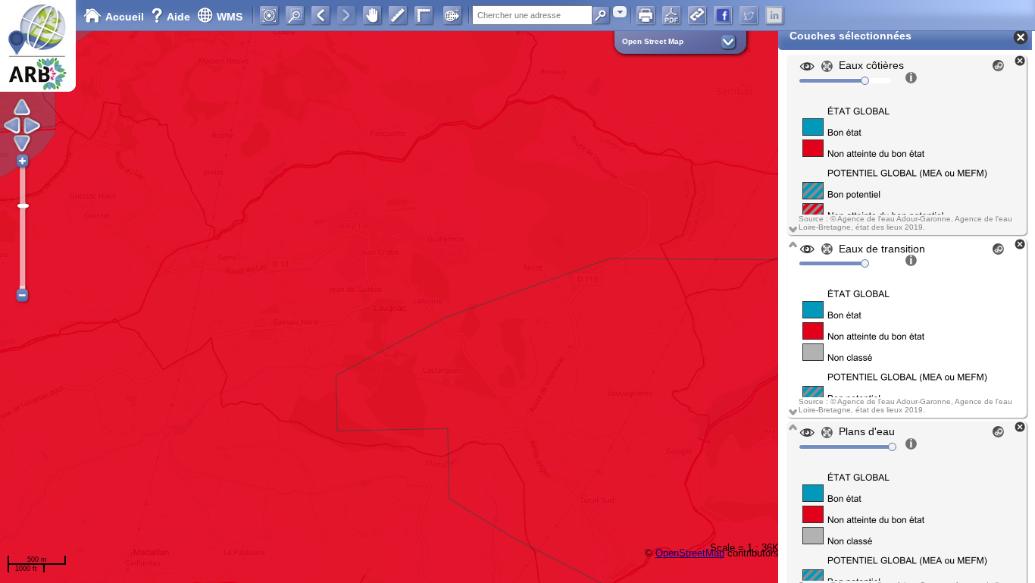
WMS (229, 17)
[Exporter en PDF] (671, 15)
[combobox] (619, 11)
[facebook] (723, 15)
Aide (172, 17)
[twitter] (749, 15)
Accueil (124, 17)
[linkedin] (774, 15)
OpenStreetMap (689, 553)
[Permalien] (697, 15)
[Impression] (645, 15)
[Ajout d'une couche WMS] (452, 15)
